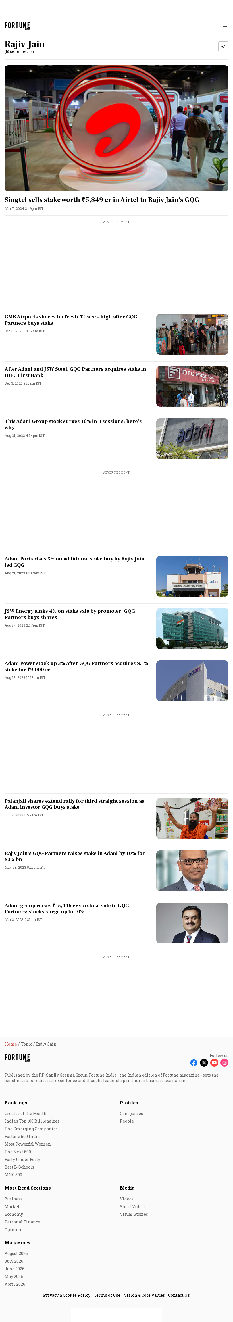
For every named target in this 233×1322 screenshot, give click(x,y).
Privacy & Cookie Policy (66, 1295)
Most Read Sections (28, 1188)
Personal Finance (22, 1222)
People (127, 1121)
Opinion (13, 1229)
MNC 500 (13, 1174)
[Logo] (17, 26)
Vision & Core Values (144, 1295)
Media (127, 1188)
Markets (13, 1206)
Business (13, 1199)
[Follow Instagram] (224, 1063)
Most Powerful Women (28, 1144)
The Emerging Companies (31, 1128)
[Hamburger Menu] (225, 26)
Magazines (17, 1243)
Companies (131, 1113)
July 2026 (14, 1261)
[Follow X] (204, 1063)
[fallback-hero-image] (116, 128)
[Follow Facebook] (194, 1063)
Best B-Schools (19, 1167)
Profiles (129, 1103)
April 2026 (15, 1284)
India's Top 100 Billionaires (32, 1121)
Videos (127, 1199)
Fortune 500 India (22, 1136)
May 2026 (14, 1276)
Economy (14, 1214)
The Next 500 (18, 1151)
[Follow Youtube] (214, 1063)
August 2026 (16, 1253)
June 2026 (14, 1268)
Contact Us (179, 1295)
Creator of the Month (26, 1113)
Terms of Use (107, 1295)
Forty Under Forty (22, 1159)
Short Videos (133, 1206)
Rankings (16, 1103)
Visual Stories (134, 1214)
